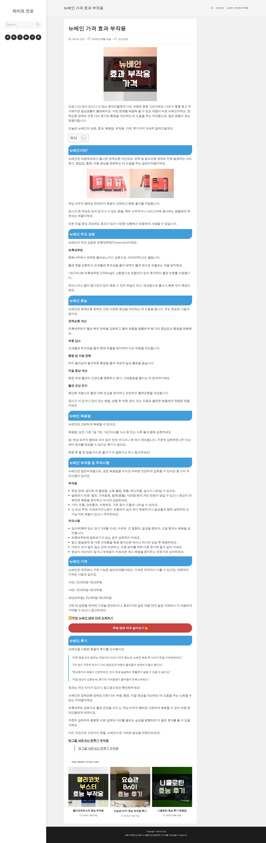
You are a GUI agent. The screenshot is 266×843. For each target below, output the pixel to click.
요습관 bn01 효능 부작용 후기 (130, 811)
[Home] (212, 7)
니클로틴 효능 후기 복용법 (172, 810)
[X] (7, 37)
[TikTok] (32, 37)
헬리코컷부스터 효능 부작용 (88, 810)
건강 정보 (123, 39)
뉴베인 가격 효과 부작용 (237, 7)
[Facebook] (14, 37)
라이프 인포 (23, 11)
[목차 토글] (82, 138)
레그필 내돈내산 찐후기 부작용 (88, 740)
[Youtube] (26, 37)
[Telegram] (38, 37)
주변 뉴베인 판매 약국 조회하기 (92, 618)
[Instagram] (20, 37)
